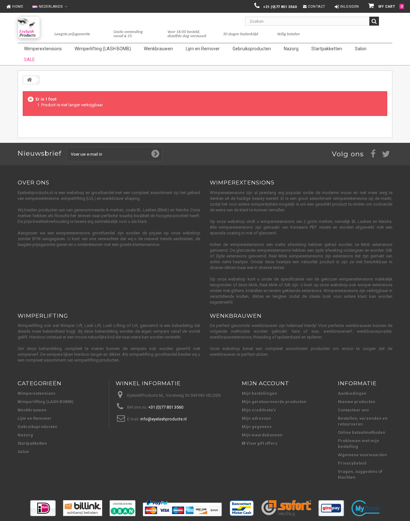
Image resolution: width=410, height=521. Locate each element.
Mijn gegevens (257, 426)
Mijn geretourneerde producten (274, 401)
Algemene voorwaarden (362, 454)
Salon (23, 451)
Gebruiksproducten (37, 426)
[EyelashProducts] (29, 27)
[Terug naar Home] (29, 80)
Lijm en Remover (35, 418)
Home (17, 6)
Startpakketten (32, 443)
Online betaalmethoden (361, 432)
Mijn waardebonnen (262, 435)
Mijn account (265, 383)
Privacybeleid (352, 463)
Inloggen (349, 6)
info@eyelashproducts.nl (163, 419)
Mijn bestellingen (259, 393)
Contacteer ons (353, 410)
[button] (48, 7)
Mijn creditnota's (259, 410)
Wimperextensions (36, 393)
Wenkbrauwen (32, 410)
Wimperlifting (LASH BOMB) (46, 401)
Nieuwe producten (356, 401)
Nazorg (25, 435)
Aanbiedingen (352, 393)
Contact (316, 6)
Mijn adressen (256, 418)
